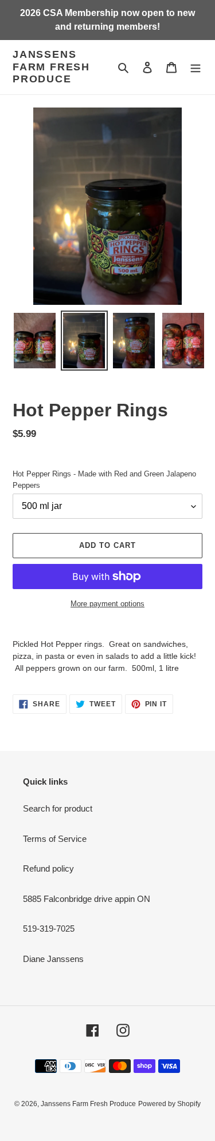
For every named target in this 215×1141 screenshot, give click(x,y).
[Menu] (195, 67)
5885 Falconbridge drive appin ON (86, 899)
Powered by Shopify (169, 1104)
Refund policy (48, 868)
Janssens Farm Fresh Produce (51, 67)
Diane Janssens (53, 959)
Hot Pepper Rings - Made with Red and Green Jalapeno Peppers (104, 480)
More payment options (107, 603)
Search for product (57, 808)
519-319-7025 (49, 928)
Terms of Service (55, 839)
